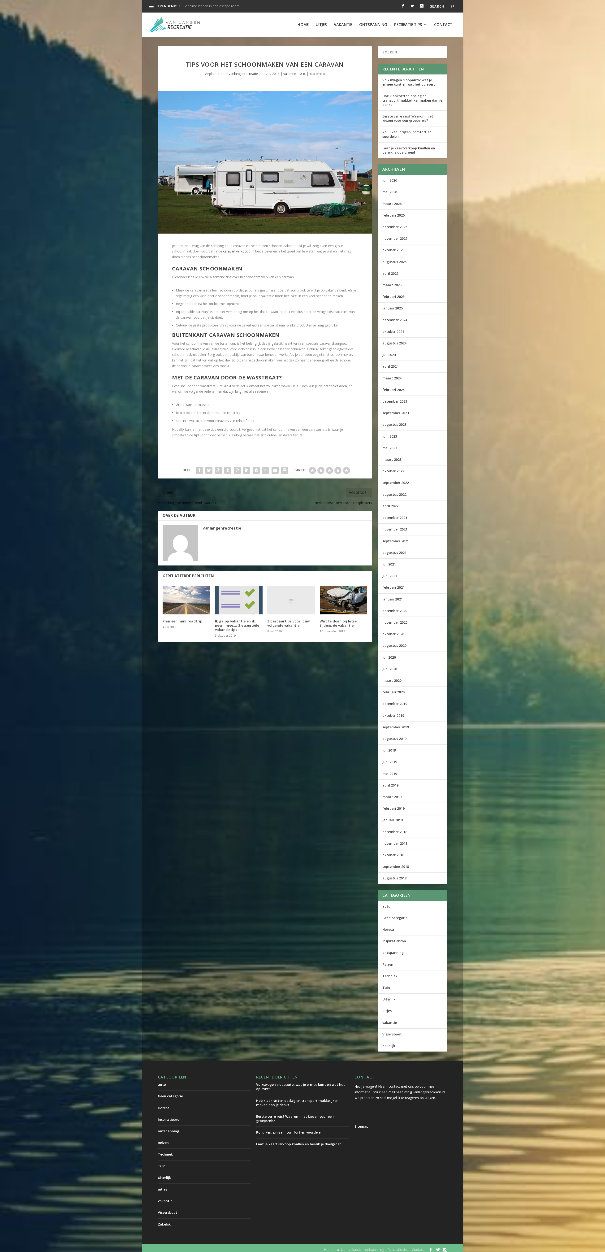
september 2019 (395, 727)
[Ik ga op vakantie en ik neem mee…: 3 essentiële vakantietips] (239, 600)
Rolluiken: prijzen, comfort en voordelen (407, 134)
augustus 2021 (394, 552)
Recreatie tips (408, 25)
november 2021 (394, 529)
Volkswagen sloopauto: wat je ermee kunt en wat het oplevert (408, 82)
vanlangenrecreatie (243, 73)
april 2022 (390, 506)
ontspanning (373, 25)
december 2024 (394, 320)
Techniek (389, 976)
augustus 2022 (394, 494)
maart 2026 (392, 203)
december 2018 (394, 832)
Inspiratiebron (394, 941)
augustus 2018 (394, 878)
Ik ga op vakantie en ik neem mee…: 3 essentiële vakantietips (237, 625)
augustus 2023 (394, 424)
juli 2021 (389, 564)
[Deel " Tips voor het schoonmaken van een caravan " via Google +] (218, 470)
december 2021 (394, 517)
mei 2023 (389, 448)
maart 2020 (392, 680)
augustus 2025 (394, 262)
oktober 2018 (393, 855)
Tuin (386, 987)
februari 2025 (393, 296)
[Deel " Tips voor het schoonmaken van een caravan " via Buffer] (256, 470)
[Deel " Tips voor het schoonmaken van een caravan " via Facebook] (199, 470)
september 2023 (395, 413)
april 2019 (390, 785)
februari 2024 (393, 389)
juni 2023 (389, 436)
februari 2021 (393, 587)
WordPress (259, 1250)
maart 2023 (392, 459)
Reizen (387, 964)
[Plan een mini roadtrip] (186, 600)
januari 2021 (392, 599)
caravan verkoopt (236, 251)
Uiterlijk (388, 999)
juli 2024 (389, 354)
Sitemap (361, 1126)
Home (303, 25)
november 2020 (394, 622)
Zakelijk (388, 1045)
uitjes (321, 25)
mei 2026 (389, 192)
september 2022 (395, 482)
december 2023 (394, 401)
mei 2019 (389, 773)
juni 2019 (389, 762)
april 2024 (390, 366)
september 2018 (395, 866)
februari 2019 (393, 808)
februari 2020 (393, 692)
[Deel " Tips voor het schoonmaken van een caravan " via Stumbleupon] (265, 470)
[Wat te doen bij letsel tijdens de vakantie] (343, 600)
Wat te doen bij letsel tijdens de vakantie (339, 623)
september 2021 (395, 541)
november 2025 (394, 238)
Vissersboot (392, 1034)
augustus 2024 (394, 343)
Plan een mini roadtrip (182, 621)
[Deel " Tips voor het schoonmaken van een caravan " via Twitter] (209, 470)
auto (386, 906)
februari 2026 (393, 215)
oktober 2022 (393, 471)
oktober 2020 (393, 634)
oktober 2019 (393, 715)
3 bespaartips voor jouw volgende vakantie (288, 623)
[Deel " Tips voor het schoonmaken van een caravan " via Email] (275, 470)
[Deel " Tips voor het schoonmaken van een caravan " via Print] (284, 470)
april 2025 (390, 273)
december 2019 (394, 703)
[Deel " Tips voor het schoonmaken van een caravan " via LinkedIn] (246, 470)
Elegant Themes (197, 1250)
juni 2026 (389, 180)
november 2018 (394, 843)
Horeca (388, 929)
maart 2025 (392, 285)
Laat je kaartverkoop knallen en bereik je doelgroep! (408, 150)
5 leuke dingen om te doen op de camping (211, 6)
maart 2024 (392, 378)
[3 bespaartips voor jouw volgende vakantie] (291, 600)
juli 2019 (389, 750)
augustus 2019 (394, 738)
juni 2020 (389, 669)
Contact (443, 25)
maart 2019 (392, 797)
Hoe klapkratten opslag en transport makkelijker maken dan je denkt (412, 100)
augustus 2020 (394, 645)
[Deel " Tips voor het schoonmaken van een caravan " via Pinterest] (237, 470)
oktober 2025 (393, 250)
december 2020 (394, 611)
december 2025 (394, 227)
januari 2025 (392, 308)
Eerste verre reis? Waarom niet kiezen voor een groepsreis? (407, 118)
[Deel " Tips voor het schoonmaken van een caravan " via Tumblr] (228, 470)
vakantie (343, 25)
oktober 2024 (393, 331)
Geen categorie (394, 918)
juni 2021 (389, 576)
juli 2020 (389, 657)
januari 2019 (392, 820)
